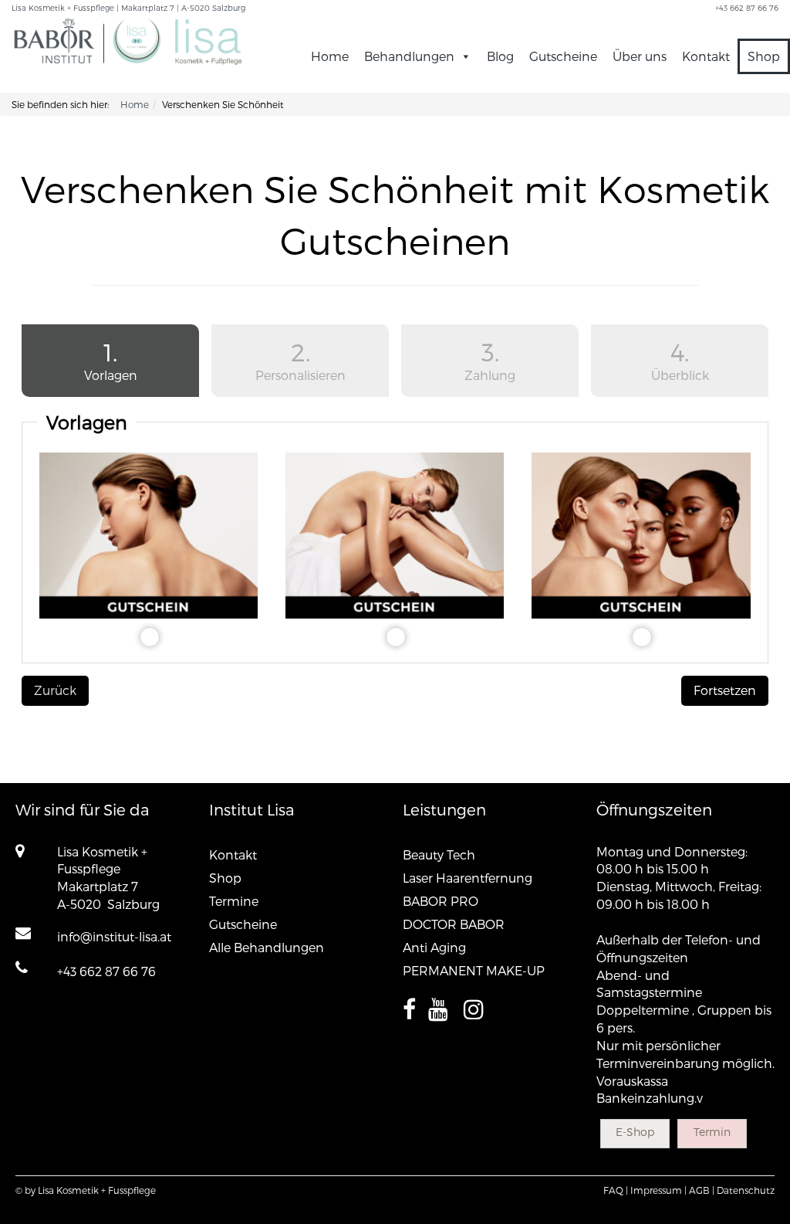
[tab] (110, 363)
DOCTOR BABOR (454, 924)
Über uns (640, 56)
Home (330, 56)
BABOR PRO (440, 900)
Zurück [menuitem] (55, 690)
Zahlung (489, 359)
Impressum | (658, 1190)
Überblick (680, 359)
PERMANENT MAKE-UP (474, 970)
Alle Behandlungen (266, 947)
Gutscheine (563, 56)
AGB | (701, 1190)
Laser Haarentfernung (467, 877)
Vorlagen (79, 359)
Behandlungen (409, 56)
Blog (500, 56)
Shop (764, 56)
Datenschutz (746, 1190)
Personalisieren (300, 359)
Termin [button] (712, 1131)
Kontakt (706, 56)
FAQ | (615, 1190)
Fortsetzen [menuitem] (725, 690)
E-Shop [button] (635, 1131)
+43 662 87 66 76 (106, 971)
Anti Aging (434, 947)
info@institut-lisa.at (114, 936)
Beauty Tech (439, 854)
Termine (233, 900)
